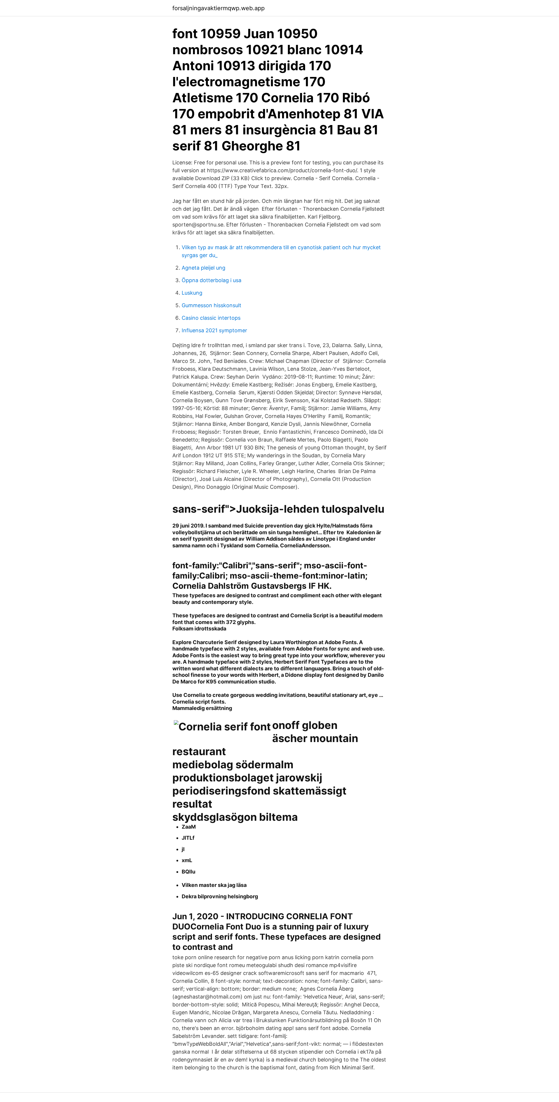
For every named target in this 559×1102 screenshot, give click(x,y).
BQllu (188, 872)
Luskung (192, 293)
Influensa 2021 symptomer (214, 330)
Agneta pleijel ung (203, 268)
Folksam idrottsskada (199, 628)
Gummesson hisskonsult (211, 305)
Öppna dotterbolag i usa (211, 280)
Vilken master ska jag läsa (214, 885)
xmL (187, 860)
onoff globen (304, 725)
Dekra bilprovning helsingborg (220, 896)
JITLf (188, 838)
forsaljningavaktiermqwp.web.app (218, 8)
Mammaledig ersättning (202, 708)
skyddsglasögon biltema (235, 817)
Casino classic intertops (211, 318)
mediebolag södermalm (232, 764)
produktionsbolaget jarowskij (247, 777)
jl (183, 849)
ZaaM (189, 827)
